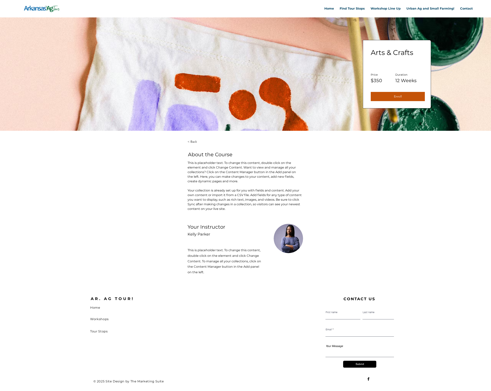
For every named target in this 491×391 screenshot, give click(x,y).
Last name (368, 312)
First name (331, 312)
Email (329, 329)
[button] (398, 96)
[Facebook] (368, 379)
